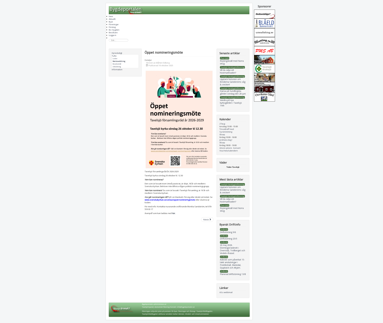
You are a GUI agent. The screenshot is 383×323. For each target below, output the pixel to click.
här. (173, 213)
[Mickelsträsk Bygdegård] (264, 87)
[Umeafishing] (264, 32)
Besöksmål (117, 64)
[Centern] (264, 68)
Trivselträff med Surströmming (226, 130)
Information (117, 69)
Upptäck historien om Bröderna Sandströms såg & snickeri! (232, 190)
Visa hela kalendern (228, 150)
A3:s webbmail (225, 292)
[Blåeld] (264, 23)
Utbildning (117, 66)
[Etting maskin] (264, 41)
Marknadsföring (119, 61)
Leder (115, 58)
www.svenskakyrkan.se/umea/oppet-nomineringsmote (170, 199)
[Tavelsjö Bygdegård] (264, 59)
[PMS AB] (264, 50)
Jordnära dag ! (225, 140)
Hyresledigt (117, 53)
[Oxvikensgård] (264, 96)
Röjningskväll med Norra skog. (232, 209)
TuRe (114, 56)
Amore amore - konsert (229, 148)
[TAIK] (264, 77)
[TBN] (264, 13)
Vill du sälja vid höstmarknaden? (228, 200)
